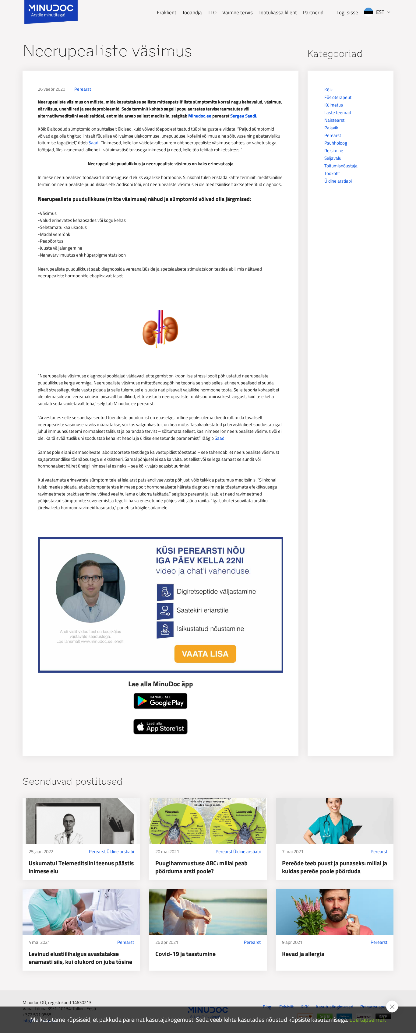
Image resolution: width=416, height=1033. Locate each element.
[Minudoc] (51, 12)
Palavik (331, 127)
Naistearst (334, 120)
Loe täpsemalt (367, 1020)
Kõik (328, 89)
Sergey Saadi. (243, 115)
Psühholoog (335, 142)
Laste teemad (337, 112)
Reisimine (333, 150)
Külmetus (333, 104)
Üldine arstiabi (338, 180)
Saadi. (94, 142)
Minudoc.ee (199, 115)
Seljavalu (332, 158)
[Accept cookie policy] (392, 1007)
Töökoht (332, 173)
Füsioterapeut (337, 97)
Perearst (82, 89)
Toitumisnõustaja (341, 165)
